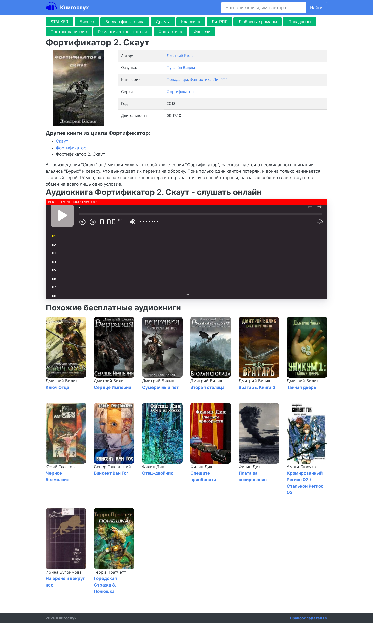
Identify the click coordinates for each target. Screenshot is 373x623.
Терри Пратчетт (110, 572)
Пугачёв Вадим (181, 67)
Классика (190, 21)
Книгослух (74, 7)
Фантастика (170, 31)
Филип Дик (153, 466)
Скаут (62, 141)
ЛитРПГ (219, 21)
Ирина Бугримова (64, 572)
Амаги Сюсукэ (301, 466)
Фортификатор (180, 91)
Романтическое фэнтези (122, 31)
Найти (316, 7)
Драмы (163, 21)
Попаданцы (299, 21)
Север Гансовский (112, 466)
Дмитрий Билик (62, 380)
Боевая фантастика (124, 21)
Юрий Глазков (60, 466)
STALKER (59, 21)
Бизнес (87, 21)
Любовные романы (258, 21)
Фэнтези (202, 31)
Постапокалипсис (68, 31)
